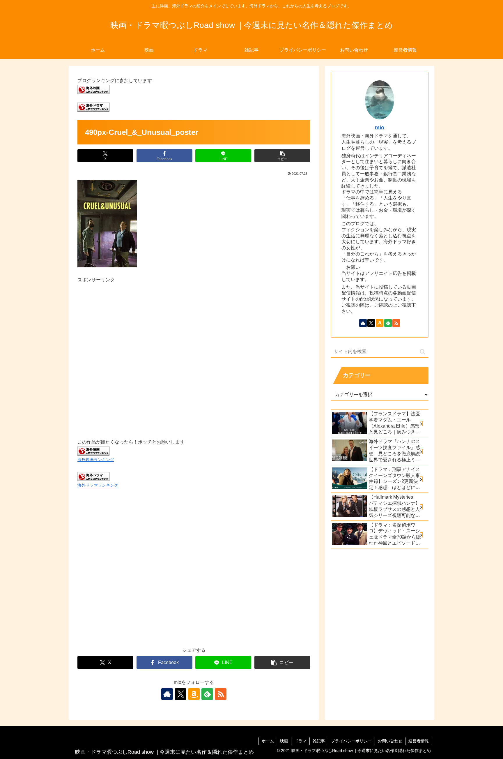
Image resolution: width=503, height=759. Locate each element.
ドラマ (300, 741)
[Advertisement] (193, 354)
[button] (282, 155)
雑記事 (319, 741)
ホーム (268, 741)
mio (379, 127)
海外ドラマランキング (97, 485)
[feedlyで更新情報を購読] (207, 694)
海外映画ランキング (95, 459)
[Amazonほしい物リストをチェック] (194, 694)
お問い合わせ (390, 741)
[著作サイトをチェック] (167, 694)
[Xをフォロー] (180, 694)
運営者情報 (418, 741)
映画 (284, 741)
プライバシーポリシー (351, 741)
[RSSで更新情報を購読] (220, 694)
